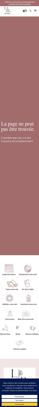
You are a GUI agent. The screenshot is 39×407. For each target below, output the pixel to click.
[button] (35, 11)
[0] (27, 10)
